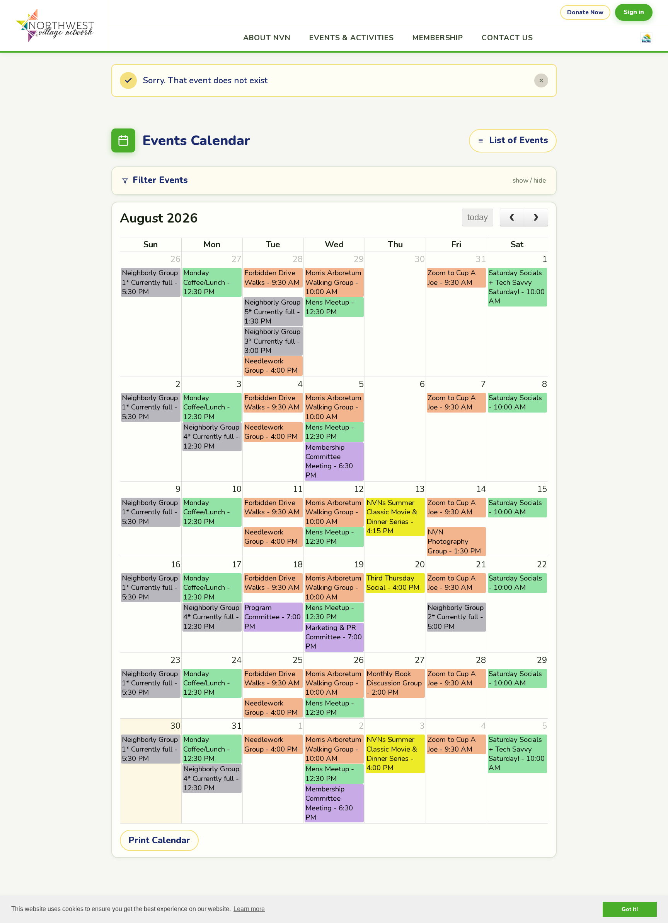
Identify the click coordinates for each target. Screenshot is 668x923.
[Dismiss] (541, 80)
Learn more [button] (249, 909)
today (477, 217)
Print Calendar (159, 840)
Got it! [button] (630, 909)
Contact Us (507, 38)
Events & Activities (351, 38)
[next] (536, 217)
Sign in (634, 12)
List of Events (518, 140)
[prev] (512, 217)
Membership (438, 38)
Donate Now (585, 12)
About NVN (267, 38)
